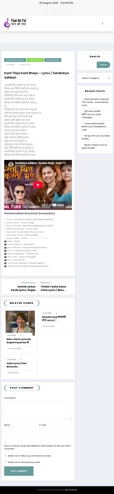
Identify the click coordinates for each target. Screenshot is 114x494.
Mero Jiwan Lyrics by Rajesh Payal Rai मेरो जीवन (19, 341)
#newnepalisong (47, 213)
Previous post (29, 282)
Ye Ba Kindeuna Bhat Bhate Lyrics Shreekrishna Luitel (94, 126)
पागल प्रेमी (10, 65)
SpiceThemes (71, 490)
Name (7, 425)
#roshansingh (31, 213)
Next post (46, 282)
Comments (9, 398)
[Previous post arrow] (4, 287)
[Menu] (112, 23)
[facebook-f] (46, 10)
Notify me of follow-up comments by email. (29, 455)
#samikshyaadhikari (14, 213)
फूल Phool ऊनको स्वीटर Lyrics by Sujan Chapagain (91, 114)
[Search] (102, 23)
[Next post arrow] (71, 287)
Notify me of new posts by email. (24, 462)
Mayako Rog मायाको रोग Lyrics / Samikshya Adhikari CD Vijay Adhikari (54, 318)
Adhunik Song (35, 60)
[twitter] (53, 10)
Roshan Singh (53, 60)
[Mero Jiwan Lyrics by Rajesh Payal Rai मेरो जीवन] (20, 323)
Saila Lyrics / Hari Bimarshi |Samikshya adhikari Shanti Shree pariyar (19, 365)
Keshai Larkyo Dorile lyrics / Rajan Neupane (23, 288)
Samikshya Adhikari (15, 60)
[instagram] (60, 10)
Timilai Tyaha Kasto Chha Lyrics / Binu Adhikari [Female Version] (53, 288)
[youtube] (68, 10)
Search (95, 56)
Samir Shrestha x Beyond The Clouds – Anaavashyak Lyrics (95, 102)
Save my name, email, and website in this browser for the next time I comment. (37, 447)
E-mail (42, 425)
